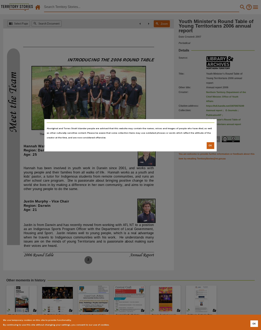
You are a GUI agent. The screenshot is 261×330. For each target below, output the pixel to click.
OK (210, 145)
